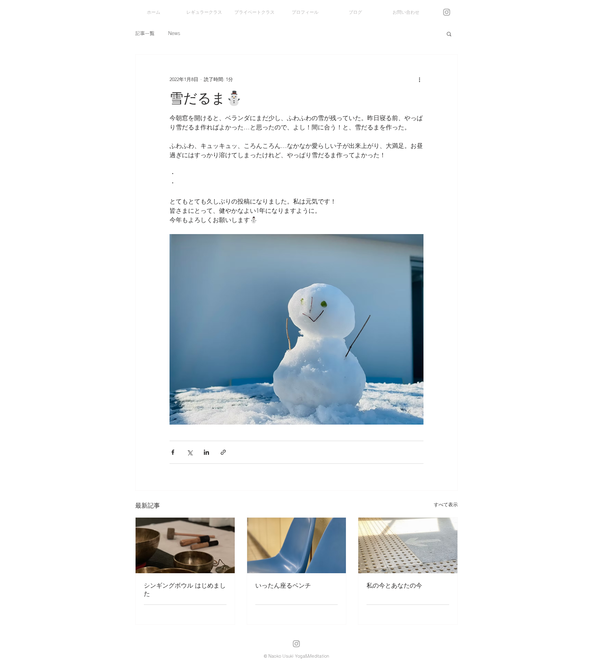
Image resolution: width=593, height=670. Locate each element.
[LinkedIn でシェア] (206, 452)
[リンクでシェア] (223, 452)
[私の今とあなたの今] (407, 545)
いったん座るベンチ (283, 585)
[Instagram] (446, 12)
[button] (449, 33)
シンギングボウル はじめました (185, 590)
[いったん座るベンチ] (296, 545)
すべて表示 (446, 504)
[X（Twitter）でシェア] (189, 452)
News (174, 33)
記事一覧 (144, 33)
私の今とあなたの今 (394, 585)
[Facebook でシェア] (173, 452)
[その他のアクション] (419, 79)
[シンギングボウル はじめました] (185, 545)
